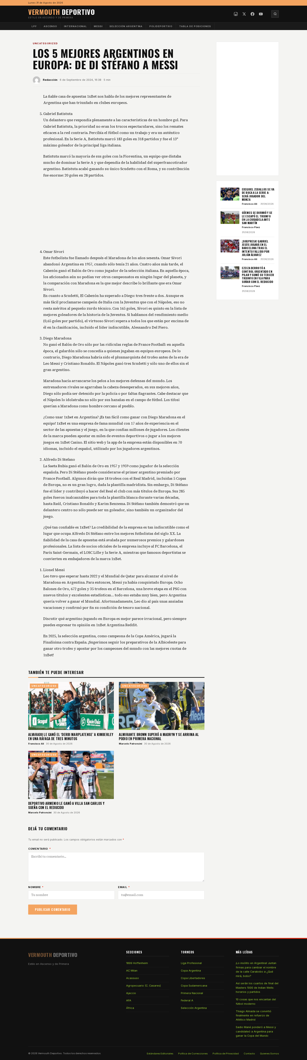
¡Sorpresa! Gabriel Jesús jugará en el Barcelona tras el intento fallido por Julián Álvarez (256, 248)
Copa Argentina (191, 970)
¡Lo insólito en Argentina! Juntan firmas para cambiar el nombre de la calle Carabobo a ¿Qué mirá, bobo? (256, 969)
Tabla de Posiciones (195, 26)
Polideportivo (160, 26)
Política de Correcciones (193, 1053)
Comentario (39, 848)
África (130, 1008)
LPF (34, 26)
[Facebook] (252, 14)
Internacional (75, 26)
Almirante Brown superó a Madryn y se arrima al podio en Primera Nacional (159, 736)
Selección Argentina (126, 26)
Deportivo (61, 12)
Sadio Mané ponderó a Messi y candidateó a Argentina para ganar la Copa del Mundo (256, 1031)
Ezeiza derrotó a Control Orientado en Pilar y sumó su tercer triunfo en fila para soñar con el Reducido (258, 275)
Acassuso (132, 978)
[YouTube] (261, 14)
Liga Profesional (191, 963)
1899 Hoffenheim (137, 963)
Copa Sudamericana (194, 985)
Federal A (187, 1000)
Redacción (50, 79)
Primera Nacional (192, 993)
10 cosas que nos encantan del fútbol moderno (256, 1001)
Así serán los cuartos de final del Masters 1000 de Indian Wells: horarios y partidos (257, 987)
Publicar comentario (52, 909)
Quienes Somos (269, 1053)
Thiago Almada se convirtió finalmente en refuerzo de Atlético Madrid (253, 1015)
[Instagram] (236, 14)
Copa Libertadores (193, 978)
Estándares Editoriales (160, 1053)
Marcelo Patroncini (130, 743)
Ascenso (50, 26)
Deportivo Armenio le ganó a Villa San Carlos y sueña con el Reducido (66, 805)
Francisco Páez (251, 227)
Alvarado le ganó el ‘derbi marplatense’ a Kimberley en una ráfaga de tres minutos (70, 736)
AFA (128, 1000)
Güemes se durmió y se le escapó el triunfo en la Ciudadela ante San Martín (257, 218)
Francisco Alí (36, 743)
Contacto (249, 1053)
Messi (98, 26)
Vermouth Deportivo (50, 1053)
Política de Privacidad (226, 1053)
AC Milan (131, 970)
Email (124, 887)
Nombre (36, 887)
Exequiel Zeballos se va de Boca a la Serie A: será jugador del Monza (258, 194)
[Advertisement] (116, 213)
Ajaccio (131, 993)
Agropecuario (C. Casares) (143, 985)
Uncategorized (45, 43)
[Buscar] (275, 14)
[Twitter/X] (244, 14)
